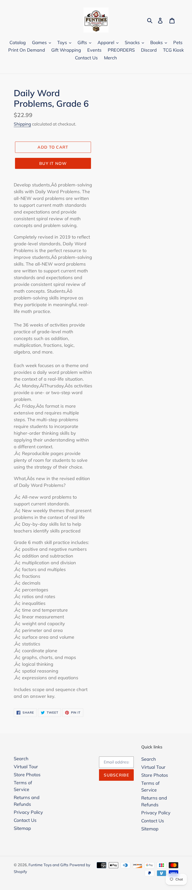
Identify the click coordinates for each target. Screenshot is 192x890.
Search (21, 758)
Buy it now (53, 163)
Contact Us (25, 820)
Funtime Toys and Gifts (48, 864)
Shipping (22, 124)
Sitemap (22, 828)
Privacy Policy (28, 812)
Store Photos (27, 774)
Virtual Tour (26, 766)
